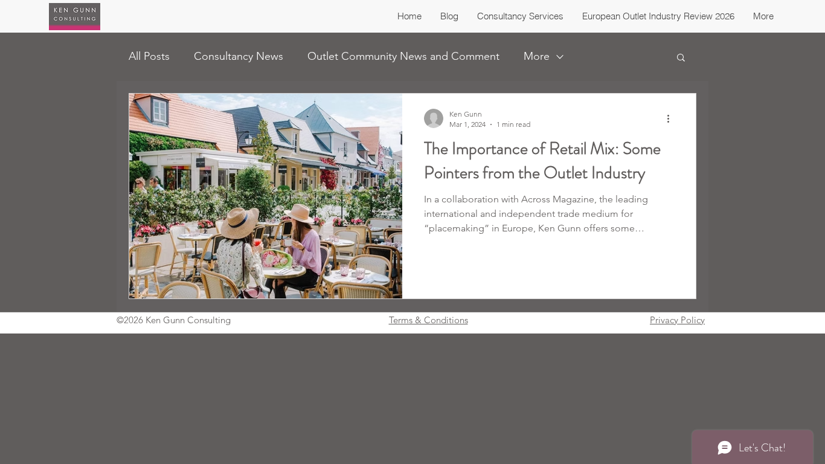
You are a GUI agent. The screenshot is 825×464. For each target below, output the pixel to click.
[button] (681, 58)
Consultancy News (238, 56)
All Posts (149, 56)
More (537, 56)
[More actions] (672, 118)
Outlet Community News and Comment (403, 56)
